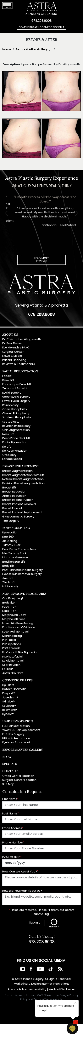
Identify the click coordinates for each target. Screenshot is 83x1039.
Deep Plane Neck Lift (16, 438)
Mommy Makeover (15, 557)
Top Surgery (10, 521)
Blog (6, 757)
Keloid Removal (13, 660)
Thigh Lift (8, 582)
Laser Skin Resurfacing (17, 623)
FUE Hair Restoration (16, 726)
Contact (10, 771)
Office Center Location (18, 776)
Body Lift (8, 566)
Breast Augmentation (17, 471)
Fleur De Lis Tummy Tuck (19, 549)
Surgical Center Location (19, 780)
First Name (10, 799)
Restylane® (9, 710)
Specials (9, 764)
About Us (10, 334)
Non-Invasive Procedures (24, 593)
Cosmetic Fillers (17, 680)
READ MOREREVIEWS (41, 260)
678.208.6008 (41, 20)
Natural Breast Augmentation (23, 479)
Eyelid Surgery (11, 392)
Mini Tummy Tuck (14, 553)
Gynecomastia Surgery (18, 516)
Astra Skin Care (12, 673)
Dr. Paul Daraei (12, 343)
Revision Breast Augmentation (23, 483)
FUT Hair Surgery (13, 734)
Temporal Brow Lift (15, 388)
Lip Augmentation (14, 450)
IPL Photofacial (12, 656)
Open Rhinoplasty (14, 409)
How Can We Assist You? (20, 871)
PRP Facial (9, 640)
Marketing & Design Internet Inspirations (41, 984)
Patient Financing (14, 360)
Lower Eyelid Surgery (16, 401)
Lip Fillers (8, 685)
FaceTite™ (9, 606)
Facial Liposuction (14, 442)
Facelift (7, 376)
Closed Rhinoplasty (15, 413)
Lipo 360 (8, 537)
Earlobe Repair (12, 459)
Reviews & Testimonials (18, 364)
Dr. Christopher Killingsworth (21, 339)
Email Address (12, 828)
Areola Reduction (14, 496)
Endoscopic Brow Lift (16, 384)
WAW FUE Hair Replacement (21, 730)
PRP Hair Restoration (16, 738)
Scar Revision (11, 665)
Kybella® (8, 714)
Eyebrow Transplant (16, 742)
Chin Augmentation (16, 430)
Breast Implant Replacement (22, 512)
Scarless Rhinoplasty (16, 417)
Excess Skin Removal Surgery (22, 574)
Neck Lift (8, 434)
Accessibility (37, 989)
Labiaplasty (10, 586)
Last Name (10, 813)
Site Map (8, 784)
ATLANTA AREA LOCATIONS (41, 14)
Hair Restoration (17, 721)
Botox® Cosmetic (14, 689)
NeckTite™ (9, 611)
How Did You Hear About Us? (22, 891)
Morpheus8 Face (13, 619)
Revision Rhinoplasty (16, 426)
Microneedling (12, 636)
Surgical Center (13, 352)
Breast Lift (9, 487)
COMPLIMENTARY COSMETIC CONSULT (41, 27)
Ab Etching (9, 541)
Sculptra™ (9, 706)
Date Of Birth (12, 857)
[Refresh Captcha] (54, 923)
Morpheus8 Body (14, 615)
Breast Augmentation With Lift (23, 475)
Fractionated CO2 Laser (18, 627)
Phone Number (13, 842)
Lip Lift (6, 446)
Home (6, 49)
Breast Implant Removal (19, 504)
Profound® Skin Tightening (20, 652)
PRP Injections (11, 644)
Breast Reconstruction (17, 500)
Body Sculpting (16, 528)
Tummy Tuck (11, 545)
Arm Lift (7, 578)
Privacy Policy (17, 989)
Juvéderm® (10, 697)
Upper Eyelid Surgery (16, 397)
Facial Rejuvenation (20, 371)
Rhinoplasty (10, 405)
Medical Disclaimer (62, 989)
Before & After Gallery (32, 49)
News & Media (12, 356)
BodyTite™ (9, 602)
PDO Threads (11, 648)
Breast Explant (12, 508)
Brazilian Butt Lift (13, 562)
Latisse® (8, 669)
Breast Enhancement (20, 466)
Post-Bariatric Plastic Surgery (22, 570)
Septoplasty (10, 421)
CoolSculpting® (12, 598)
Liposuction (10, 532)
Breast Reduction (14, 491)
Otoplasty (9, 455)
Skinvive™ (8, 701)
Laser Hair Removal (15, 631)
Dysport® (8, 693)
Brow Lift (8, 380)
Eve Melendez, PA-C (15, 347)
